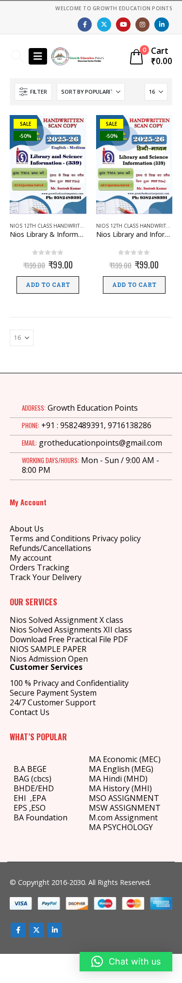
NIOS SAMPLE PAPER (48, 649)
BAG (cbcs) (32, 778)
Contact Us (30, 712)
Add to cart (48, 285)
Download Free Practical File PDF (69, 639)
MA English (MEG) (121, 769)
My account (30, 557)
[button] (17, 56)
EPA (39, 798)
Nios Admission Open (49, 658)
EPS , (22, 807)
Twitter (36, 930)
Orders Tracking (39, 567)
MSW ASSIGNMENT (125, 807)
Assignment (135, 817)
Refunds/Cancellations (50, 548)
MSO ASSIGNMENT (124, 798)
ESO (38, 807)
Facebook (18, 930)
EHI (22, 798)
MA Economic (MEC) (125, 759)
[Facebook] (85, 24)
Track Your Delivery (46, 577)
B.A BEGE (30, 769)
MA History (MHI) (120, 788)
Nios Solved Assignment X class (66, 620)
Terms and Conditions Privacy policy (75, 538)
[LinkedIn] (161, 24)
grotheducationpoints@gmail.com (100, 442)
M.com (101, 817)
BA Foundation (40, 817)
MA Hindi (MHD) (118, 778)
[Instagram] (142, 24)
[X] (104, 24)
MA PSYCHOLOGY (122, 827)
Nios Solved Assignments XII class (71, 629)
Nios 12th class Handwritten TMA (55, 225)
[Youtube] (123, 24)
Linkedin (55, 930)
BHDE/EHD (34, 788)
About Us (27, 528)
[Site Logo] (77, 56)
